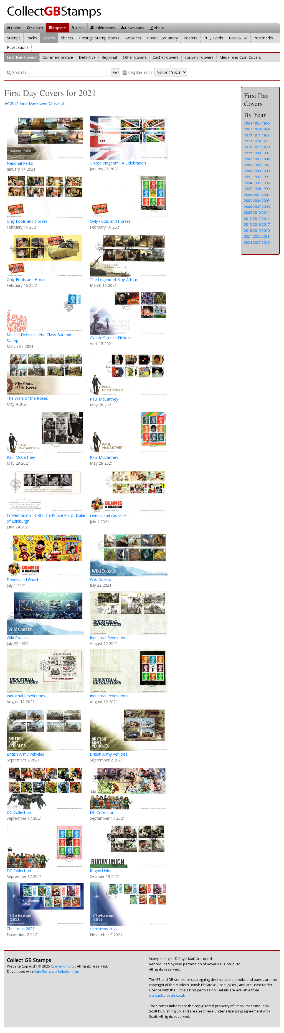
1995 (257, 182)
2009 (248, 212)
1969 (266, 128)
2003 (248, 200)
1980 (257, 152)
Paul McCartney (104, 399)
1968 (257, 128)
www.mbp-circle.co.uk (167, 995)
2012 (248, 218)
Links (80, 27)
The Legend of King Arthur (113, 279)
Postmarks (263, 37)
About (158, 27)
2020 (266, 230)
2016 (257, 224)
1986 (257, 164)
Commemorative (57, 57)
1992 (257, 176)
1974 (257, 140)
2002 (266, 194)
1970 (248, 135)
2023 (266, 236)
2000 (248, 194)
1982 (248, 158)
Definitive (87, 57)
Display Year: (139, 72)
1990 (266, 170)
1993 (266, 176)
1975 (266, 140)
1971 (257, 135)
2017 (266, 224)
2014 (266, 218)
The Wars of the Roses (27, 398)
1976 (248, 147)
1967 (248, 128)
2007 (257, 206)
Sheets (67, 37)
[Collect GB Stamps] (56, 11)
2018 (248, 230)
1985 (248, 164)
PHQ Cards (213, 37)
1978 (266, 147)
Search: (19, 72)
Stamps (14, 37)
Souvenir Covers (199, 57)
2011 (266, 212)
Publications (104, 27)
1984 (266, 158)
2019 (257, 230)
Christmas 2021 (21, 928)
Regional (109, 57)
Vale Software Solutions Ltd (56, 971)
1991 (248, 176)
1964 (248, 123)
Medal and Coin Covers (240, 57)
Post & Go (238, 37)
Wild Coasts (100, 579)
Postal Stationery (162, 37)
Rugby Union (101, 870)
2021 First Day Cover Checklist (37, 103)
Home (15, 27)
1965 (257, 123)
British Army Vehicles (25, 754)
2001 (257, 194)
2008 (266, 206)
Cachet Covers (166, 57)
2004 (257, 200)
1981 (266, 152)
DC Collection (19, 812)
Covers (49, 37)
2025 (257, 242)
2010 (257, 212)
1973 (248, 140)
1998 (257, 188)
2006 (248, 206)
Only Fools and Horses (27, 221)
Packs (31, 37)
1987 (266, 164)
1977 (257, 147)
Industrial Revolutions (109, 637)
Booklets (133, 37)
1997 (248, 188)
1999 (266, 188)
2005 (266, 200)
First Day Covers (22, 57)
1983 (257, 158)
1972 (266, 135)
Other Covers (135, 57)
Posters (190, 37)
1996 (266, 182)
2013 (257, 218)
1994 (248, 182)
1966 (266, 123)
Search (36, 27)
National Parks (20, 163)
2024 (248, 242)
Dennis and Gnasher (108, 515)
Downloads (134, 27)
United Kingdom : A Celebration (118, 163)
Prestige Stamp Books (99, 37)
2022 (257, 236)
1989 (257, 170)
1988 (248, 170)
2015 (248, 224)
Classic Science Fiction (110, 337)
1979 (248, 152)
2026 (266, 242)
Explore (59, 27)
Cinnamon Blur (63, 966)
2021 (248, 236)
